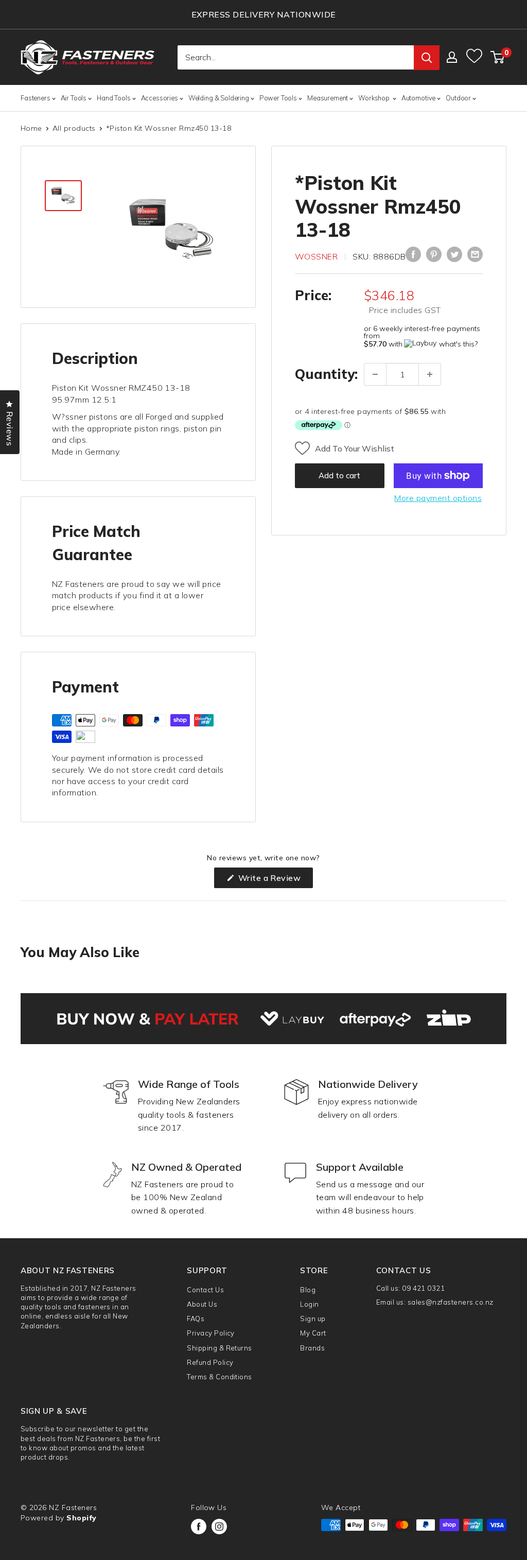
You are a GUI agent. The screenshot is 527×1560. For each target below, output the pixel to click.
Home (31, 128)
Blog (307, 1290)
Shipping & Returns (219, 1348)
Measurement (327, 98)
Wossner (316, 256)
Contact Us (205, 1290)
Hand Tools (113, 98)
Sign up (312, 1318)
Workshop (374, 98)
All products (74, 128)
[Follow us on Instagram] (219, 1526)
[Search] (427, 57)
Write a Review (274, 880)
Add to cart (339, 475)
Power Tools (278, 98)
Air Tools (74, 98)
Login (309, 1304)
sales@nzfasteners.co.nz (451, 1302)
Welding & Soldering (218, 98)
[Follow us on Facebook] (198, 1526)
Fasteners (35, 98)
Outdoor (458, 98)
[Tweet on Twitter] (454, 254)
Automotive (418, 98)
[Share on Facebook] (413, 254)
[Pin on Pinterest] (434, 254)
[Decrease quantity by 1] (375, 374)
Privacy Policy (211, 1333)
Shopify (81, 1517)
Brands (312, 1348)
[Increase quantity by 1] (430, 374)
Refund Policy (210, 1362)
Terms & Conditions (219, 1377)
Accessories (159, 98)
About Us (202, 1304)
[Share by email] (475, 254)
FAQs (195, 1318)
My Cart (313, 1333)
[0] (497, 57)
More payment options (438, 498)
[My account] (452, 57)
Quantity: (326, 374)
